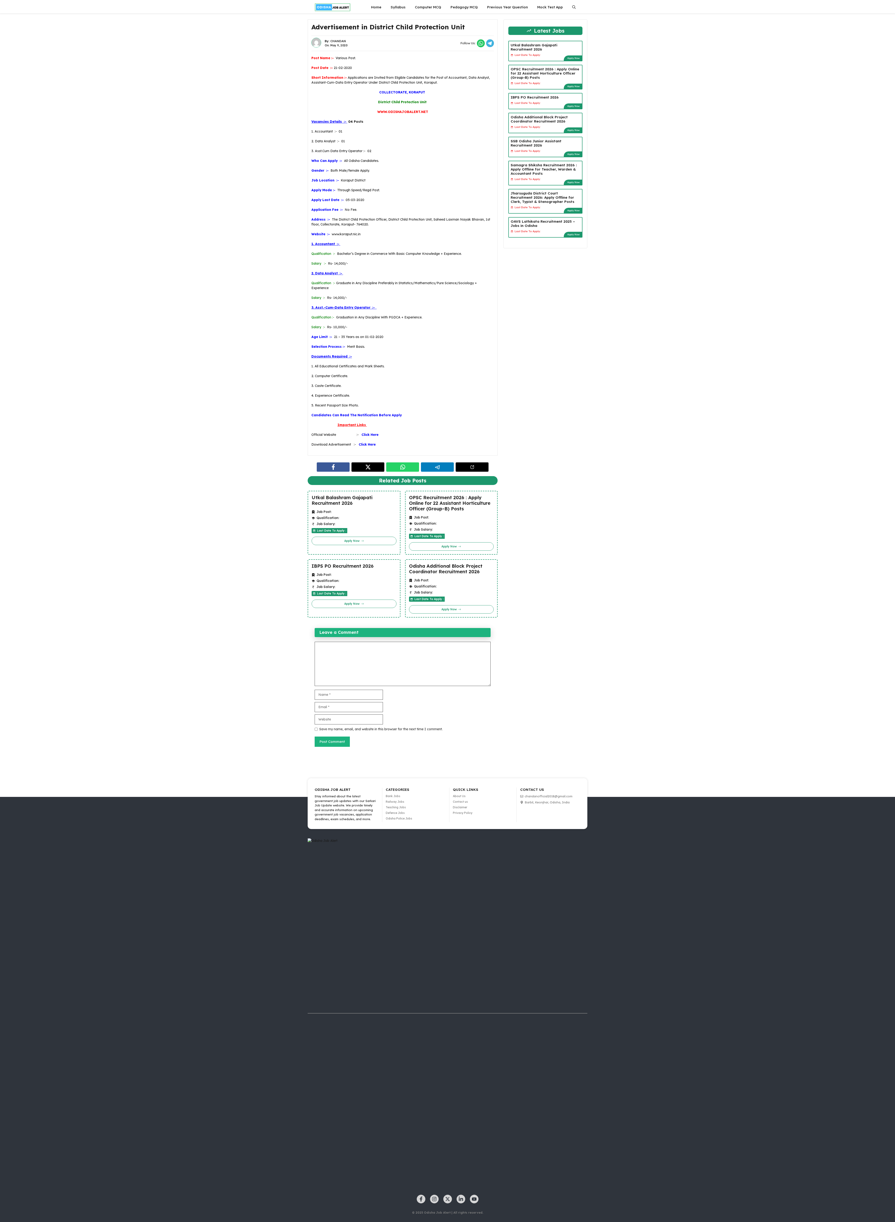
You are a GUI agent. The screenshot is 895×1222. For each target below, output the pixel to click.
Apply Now (573, 58)
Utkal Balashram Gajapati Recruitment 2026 (342, 500)
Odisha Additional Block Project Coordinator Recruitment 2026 (445, 568)
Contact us (460, 801)
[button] (574, 7)
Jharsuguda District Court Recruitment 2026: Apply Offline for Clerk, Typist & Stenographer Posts (542, 197)
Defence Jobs (395, 813)
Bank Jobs (393, 796)
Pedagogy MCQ (464, 7)
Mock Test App (550, 7)
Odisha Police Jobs (399, 818)
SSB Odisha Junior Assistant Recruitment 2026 (536, 143)
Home (376, 7)
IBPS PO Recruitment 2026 (343, 566)
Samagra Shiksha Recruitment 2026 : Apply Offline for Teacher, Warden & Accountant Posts (544, 169)
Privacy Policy (462, 813)
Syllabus (398, 7)
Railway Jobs (395, 801)
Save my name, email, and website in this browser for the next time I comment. (381, 729)
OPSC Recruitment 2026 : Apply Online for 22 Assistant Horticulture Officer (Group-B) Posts (449, 503)
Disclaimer (460, 807)
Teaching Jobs (396, 807)
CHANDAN (338, 41)
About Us (459, 796)
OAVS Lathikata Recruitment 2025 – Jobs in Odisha (543, 223)
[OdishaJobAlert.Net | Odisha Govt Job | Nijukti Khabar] (333, 7)
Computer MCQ (428, 7)
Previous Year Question (507, 7)
